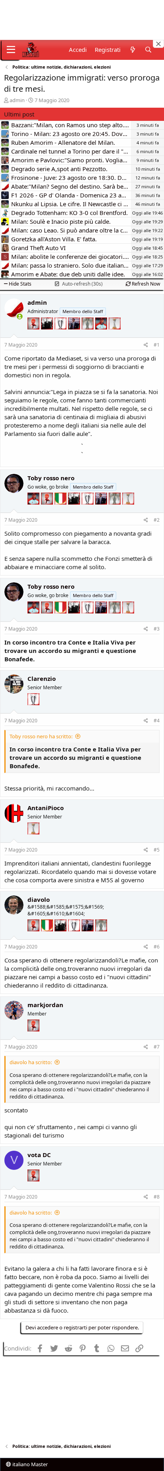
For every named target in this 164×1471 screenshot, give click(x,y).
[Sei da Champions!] (61, 335)
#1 (157, 344)
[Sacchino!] (102, 335)
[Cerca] (148, 49)
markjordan (45, 1005)
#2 (157, 520)
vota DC (39, 1155)
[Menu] (11, 50)
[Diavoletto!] (34, 335)
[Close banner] (158, 44)
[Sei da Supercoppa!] (88, 335)
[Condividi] (146, 345)
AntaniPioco (45, 808)
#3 (157, 628)
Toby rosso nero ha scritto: (41, 736)
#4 (157, 720)
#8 (157, 1196)
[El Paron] (48, 335)
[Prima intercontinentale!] (115, 335)
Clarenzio (41, 678)
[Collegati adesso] (19, 316)
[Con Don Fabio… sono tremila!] (75, 335)
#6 (157, 946)
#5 (157, 849)
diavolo (38, 899)
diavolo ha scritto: (31, 1062)
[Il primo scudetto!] (61, 510)
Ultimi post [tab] (19, 114)
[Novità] (132, 49)
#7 (157, 1046)
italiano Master (29, 1464)
